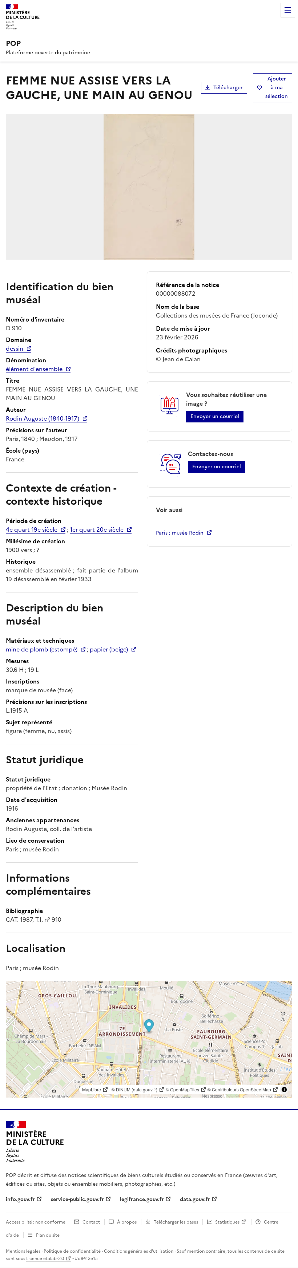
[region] (149, 1039)
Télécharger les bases (176, 1222)
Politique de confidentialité (72, 1251)
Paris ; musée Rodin (180, 533)
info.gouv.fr (20, 1199)
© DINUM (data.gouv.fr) (134, 1089)
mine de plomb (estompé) (41, 649)
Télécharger (228, 87)
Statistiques (227, 1222)
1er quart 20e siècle (97, 529)
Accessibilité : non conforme (35, 1222)
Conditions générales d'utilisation (138, 1251)
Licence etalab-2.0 (45, 1258)
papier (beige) (109, 649)
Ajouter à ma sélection (276, 87)
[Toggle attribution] (284, 1089)
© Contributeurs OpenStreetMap (239, 1089)
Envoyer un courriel (214, 416)
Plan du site (48, 1235)
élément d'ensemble (34, 369)
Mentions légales (23, 1251)
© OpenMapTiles (182, 1089)
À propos (127, 1222)
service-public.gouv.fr (77, 1199)
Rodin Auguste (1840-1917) (42, 418)
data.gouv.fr (195, 1199)
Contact (91, 1222)
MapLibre (91, 1089)
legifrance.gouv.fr (142, 1199)
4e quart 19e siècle (31, 529)
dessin (14, 348)
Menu (288, 10)
